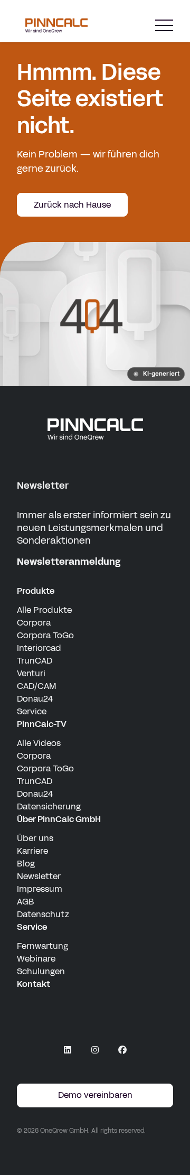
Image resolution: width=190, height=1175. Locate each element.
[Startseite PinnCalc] (56, 25)
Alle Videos (39, 743)
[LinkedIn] (67, 1049)
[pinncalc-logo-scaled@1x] (95, 428)
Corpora (34, 623)
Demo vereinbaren (95, 1095)
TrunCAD (34, 661)
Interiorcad (39, 648)
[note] (156, 374)
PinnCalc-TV (41, 724)
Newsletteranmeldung (68, 561)
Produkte (35, 591)
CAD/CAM (36, 686)
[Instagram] (95, 1049)
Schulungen (41, 971)
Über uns (35, 838)
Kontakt (33, 984)
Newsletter (39, 876)
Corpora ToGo (45, 635)
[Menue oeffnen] (164, 26)
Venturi (31, 673)
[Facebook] (122, 1049)
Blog (26, 863)
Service (31, 711)
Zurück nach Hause (72, 205)
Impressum (39, 889)
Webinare (36, 959)
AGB (25, 902)
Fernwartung (42, 946)
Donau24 (35, 699)
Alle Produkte (44, 610)
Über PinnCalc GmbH (59, 819)
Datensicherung (49, 806)
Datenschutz (43, 914)
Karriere (32, 851)
